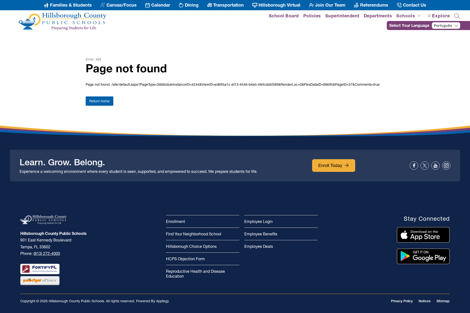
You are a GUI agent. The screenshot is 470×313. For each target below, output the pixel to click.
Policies (312, 16)
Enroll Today (330, 165)
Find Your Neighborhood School (193, 233)
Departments (378, 16)
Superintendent (342, 16)
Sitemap (443, 301)
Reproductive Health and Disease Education (195, 274)
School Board (284, 16)
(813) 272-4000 (47, 253)
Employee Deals (258, 246)
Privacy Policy (402, 301)
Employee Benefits (260, 233)
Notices (425, 301)
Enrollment (175, 221)
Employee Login (258, 221)
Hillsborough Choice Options (191, 246)
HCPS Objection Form (185, 258)
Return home (99, 101)
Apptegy (162, 301)
